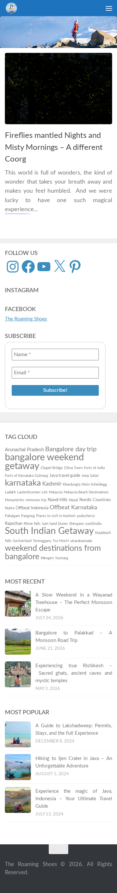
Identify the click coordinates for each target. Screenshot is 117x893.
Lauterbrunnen (28, 492)
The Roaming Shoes (26, 319)
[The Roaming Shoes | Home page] (13, 8)
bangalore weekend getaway (44, 462)
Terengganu (42, 541)
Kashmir (51, 484)
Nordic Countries (95, 500)
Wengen (47, 558)
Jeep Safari (90, 475)
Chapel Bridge (52, 468)
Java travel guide (64, 475)
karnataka (23, 483)
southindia (93, 523)
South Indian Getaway (49, 531)
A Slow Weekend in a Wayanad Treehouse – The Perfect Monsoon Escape (73, 602)
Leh (44, 492)
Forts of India (94, 468)
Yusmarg (61, 558)
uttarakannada (81, 541)
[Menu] (109, 8)
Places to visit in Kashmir (56, 516)
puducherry (86, 516)
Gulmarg (41, 475)
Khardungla (71, 484)
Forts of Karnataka (19, 475)
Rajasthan (13, 523)
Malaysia (55, 492)
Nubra (9, 508)
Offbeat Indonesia (32, 508)
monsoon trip (36, 500)
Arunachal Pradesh (24, 449)
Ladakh (10, 492)
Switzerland (22, 541)
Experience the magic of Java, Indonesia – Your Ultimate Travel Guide (73, 799)
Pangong (28, 516)
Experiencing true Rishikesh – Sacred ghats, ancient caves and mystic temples (73, 673)
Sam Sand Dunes (55, 523)
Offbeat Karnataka (73, 507)
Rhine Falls (32, 523)
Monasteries (14, 500)
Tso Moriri (61, 541)
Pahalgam (12, 516)
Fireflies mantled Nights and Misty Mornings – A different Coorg (54, 147)
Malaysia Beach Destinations (86, 492)
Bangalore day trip (71, 449)
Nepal (73, 500)
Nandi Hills (58, 500)
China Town (73, 468)
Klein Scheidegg (94, 484)
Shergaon (76, 523)
